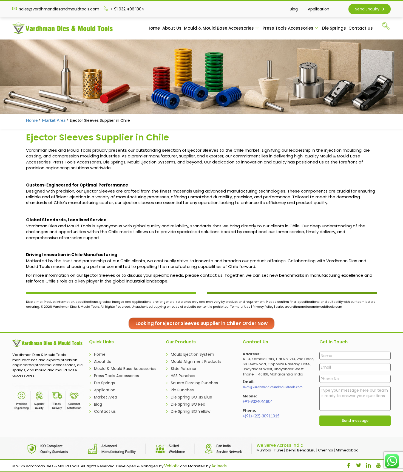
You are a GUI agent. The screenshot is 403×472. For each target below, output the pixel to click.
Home (153, 28)
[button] (388, 27)
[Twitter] (356, 464)
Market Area (54, 120)
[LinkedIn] (366, 464)
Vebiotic (171, 466)
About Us (171, 28)
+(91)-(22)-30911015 (261, 416)
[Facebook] (346, 464)
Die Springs (334, 28)
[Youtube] (376, 464)
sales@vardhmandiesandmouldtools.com (272, 387)
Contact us (360, 28)
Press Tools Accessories (288, 28)
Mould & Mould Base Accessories (219, 28)
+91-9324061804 (258, 402)
